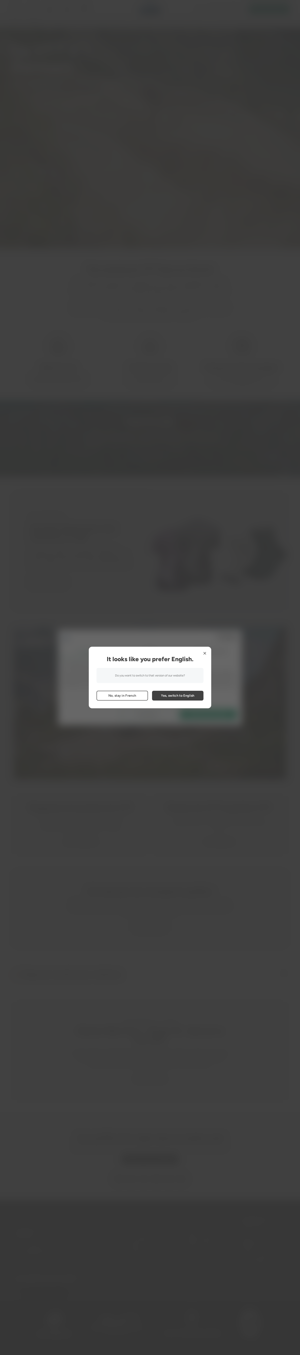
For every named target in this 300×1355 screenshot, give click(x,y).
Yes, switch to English (177, 695)
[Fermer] (205, 653)
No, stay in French (122, 695)
